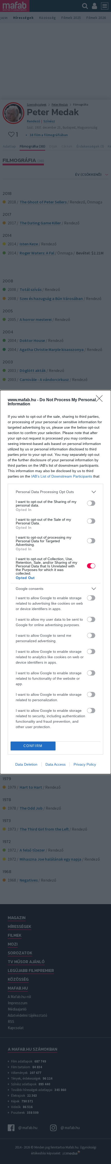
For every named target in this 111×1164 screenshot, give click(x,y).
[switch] (91, 503)
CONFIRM (33, 746)
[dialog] (55, 582)
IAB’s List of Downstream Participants (61, 476)
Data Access (55, 764)
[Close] (101, 400)
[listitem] (55, 492)
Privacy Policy (85, 764)
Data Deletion (26, 764)
